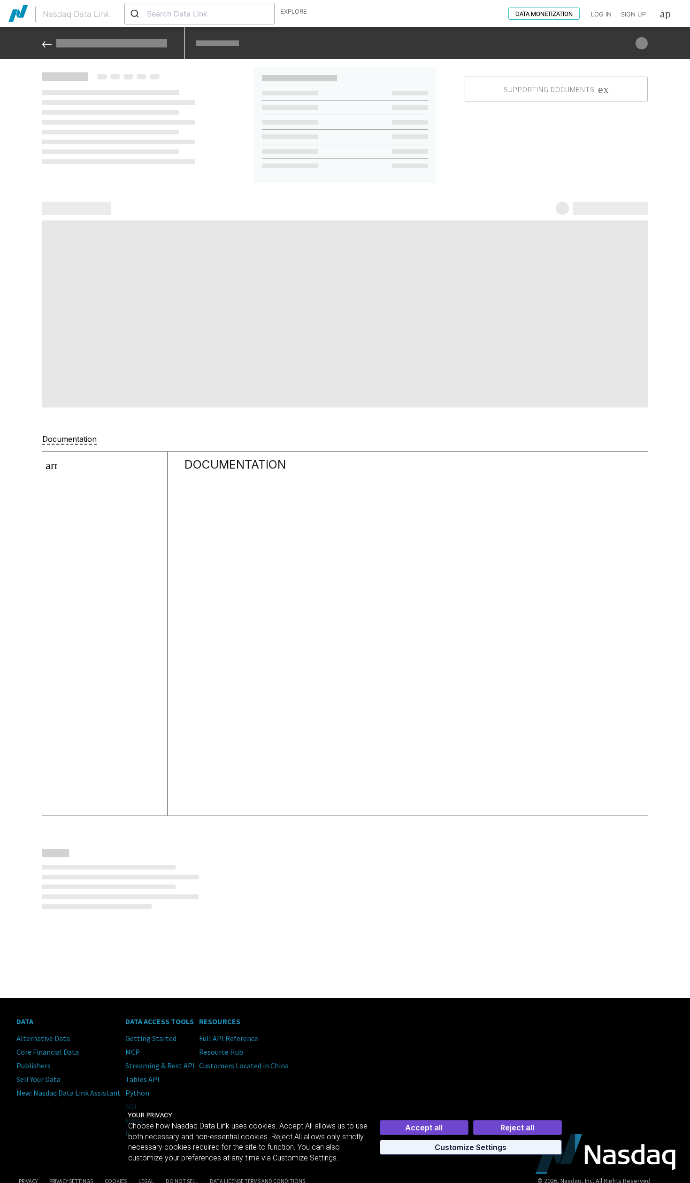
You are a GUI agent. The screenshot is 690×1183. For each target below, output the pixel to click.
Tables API (142, 1079)
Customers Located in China (244, 1065)
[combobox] (199, 13)
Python (137, 1092)
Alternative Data (43, 1038)
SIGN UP (633, 14)
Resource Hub (221, 1052)
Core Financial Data (47, 1052)
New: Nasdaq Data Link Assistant (68, 1092)
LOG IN (601, 14)
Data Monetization (544, 13)
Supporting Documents (549, 90)
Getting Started (150, 1038)
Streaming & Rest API (160, 1065)
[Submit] (136, 13)
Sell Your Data (38, 1079)
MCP (132, 1052)
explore (293, 11)
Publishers (33, 1065)
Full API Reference (228, 1038)
